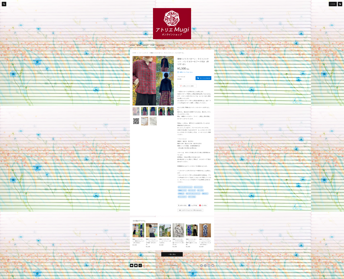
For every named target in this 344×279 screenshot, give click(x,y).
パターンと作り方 (143, 53)
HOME (132, 45)
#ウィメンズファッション (185, 187)
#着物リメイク (182, 190)
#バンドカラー (182, 197)
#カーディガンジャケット (193, 193)
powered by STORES (170, 265)
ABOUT (146, 45)
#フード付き (192, 197)
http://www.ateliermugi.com (212, 265)
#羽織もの (181, 193)
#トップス (200, 190)
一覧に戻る (172, 254)
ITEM (152, 45)
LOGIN (333, 4)
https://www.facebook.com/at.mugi (201, 265)
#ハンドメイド (198, 187)
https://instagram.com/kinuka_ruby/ (209, 265)
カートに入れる (205, 78)
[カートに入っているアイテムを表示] (340, 4)
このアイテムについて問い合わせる (191, 210)
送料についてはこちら (186, 72)
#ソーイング (192, 190)
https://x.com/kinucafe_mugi (205, 265)
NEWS (139, 45)
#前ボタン (205, 193)
